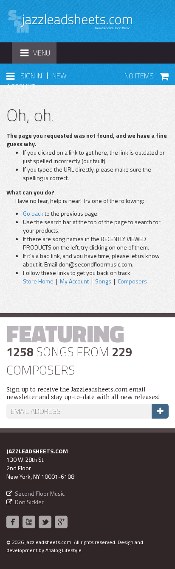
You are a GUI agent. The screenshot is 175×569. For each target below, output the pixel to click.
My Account (74, 281)
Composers (132, 281)
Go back (33, 213)
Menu (38, 55)
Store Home (38, 281)
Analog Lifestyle (63, 550)
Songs (103, 281)
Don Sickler (29, 501)
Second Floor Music (40, 493)
